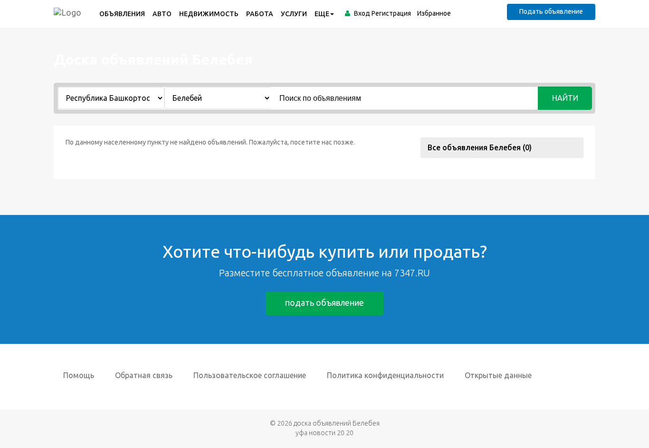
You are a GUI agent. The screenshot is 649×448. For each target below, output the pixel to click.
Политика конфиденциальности (385, 375)
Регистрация (391, 13)
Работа (259, 14)
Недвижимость (209, 14)
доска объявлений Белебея (337, 423)
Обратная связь (143, 375)
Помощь (78, 375)
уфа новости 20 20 (324, 433)
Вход (362, 13)
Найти (565, 98)
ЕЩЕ (322, 14)
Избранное (434, 13)
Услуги (294, 14)
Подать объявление (551, 11)
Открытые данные (498, 375)
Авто (162, 14)
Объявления (122, 14)
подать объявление (324, 302)
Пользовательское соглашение (249, 375)
